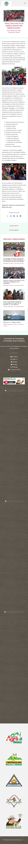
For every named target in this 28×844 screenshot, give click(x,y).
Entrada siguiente (14, 230)
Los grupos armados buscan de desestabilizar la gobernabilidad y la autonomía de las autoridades (13, 260)
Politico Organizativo (8, 324)
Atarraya (24, 839)
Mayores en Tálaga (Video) (12, 322)
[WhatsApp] (7, 216)
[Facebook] (14, 216)
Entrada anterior (14, 225)
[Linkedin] (20, 216)
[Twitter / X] (17, 216)
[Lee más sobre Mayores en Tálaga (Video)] (14, 315)
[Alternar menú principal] (25, 3)
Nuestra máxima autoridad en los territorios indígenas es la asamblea (13, 282)
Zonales (17, 32)
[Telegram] (10, 216)
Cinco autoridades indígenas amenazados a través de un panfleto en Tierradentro (12, 303)
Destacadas (11, 32)
